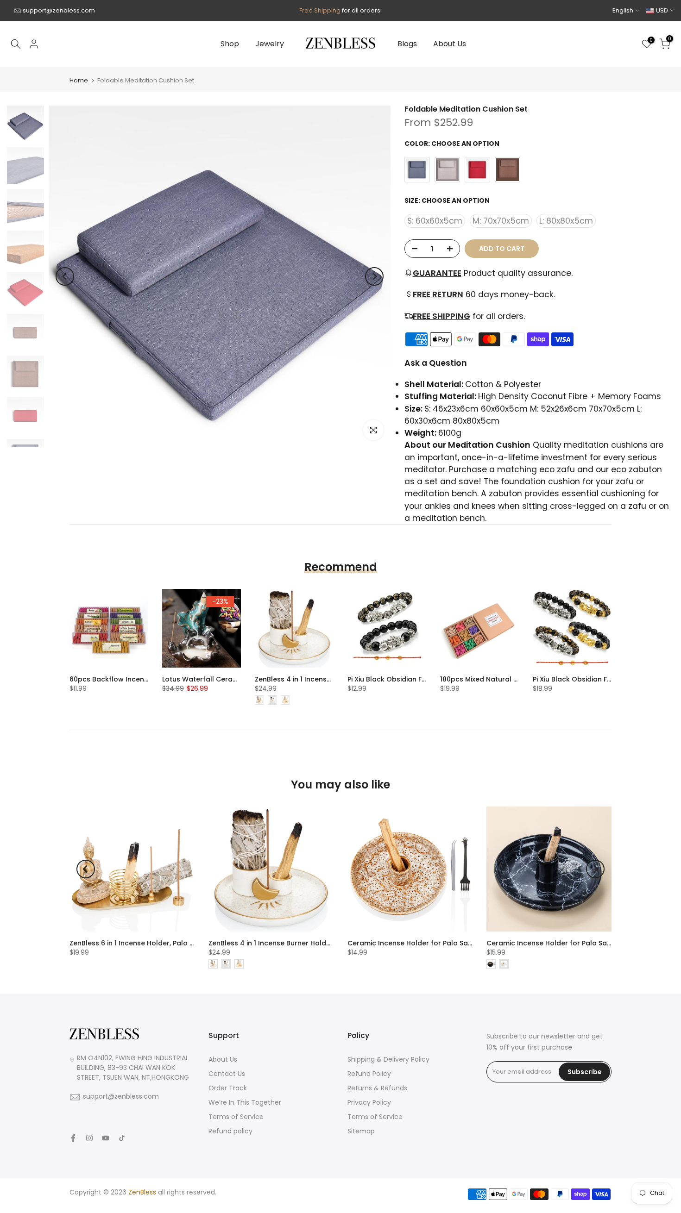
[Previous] (65, 276)
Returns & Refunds (377, 1088)
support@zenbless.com (59, 10)
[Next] (374, 276)
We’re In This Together (244, 1102)
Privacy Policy (369, 1102)
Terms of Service (236, 1116)
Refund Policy (369, 1073)
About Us (449, 43)
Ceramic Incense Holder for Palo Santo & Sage (565, 943)
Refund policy (230, 1131)
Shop (230, 43)
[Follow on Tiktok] (122, 1138)
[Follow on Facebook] (73, 1138)
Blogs (407, 43)
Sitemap (361, 1131)
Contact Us (226, 1073)
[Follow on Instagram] (89, 1138)
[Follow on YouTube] (105, 1138)
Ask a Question (435, 363)
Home (78, 80)
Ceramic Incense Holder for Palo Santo (413, 943)
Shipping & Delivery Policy (388, 1059)
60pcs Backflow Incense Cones (122, 679)
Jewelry (269, 43)
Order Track (227, 1088)
